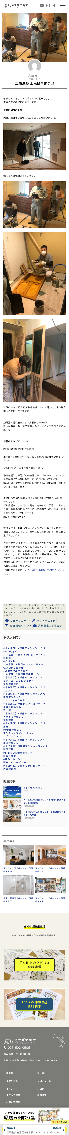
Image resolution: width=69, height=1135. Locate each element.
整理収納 (8, 749)
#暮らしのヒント (13, 759)
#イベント (9, 661)
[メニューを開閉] (62, 5)
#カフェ (8, 690)
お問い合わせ (13, 1101)
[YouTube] (42, 5)
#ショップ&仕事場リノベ (18, 752)
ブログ (40, 1088)
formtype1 (10, 651)
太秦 (6, 726)
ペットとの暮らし (13, 716)
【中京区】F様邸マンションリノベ (23, 664)
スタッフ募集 (13, 1095)
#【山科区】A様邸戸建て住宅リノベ (24, 693)
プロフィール (44, 1080)
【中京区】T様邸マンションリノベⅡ (24, 654)
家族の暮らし (11, 742)
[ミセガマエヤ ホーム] (16, 5)
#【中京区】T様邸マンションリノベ (24, 713)
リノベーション (12, 736)
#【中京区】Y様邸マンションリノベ (24, 739)
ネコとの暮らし (12, 706)
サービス (42, 1072)
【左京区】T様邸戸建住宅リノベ (22, 674)
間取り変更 (9, 755)
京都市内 (8, 720)
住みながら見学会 (13, 667)
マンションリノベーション (18, 733)
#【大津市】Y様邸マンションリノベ (24, 648)
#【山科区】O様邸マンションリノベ (24, 765)
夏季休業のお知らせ (32, 787)
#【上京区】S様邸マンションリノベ (24, 677)
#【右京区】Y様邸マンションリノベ (24, 687)
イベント (11, 1088)
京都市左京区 (11, 683)
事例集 (9, 1072)
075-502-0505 (19, 1047)
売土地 (7, 710)
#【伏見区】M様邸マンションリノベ (24, 703)
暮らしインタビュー (14, 762)
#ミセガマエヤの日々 (15, 670)
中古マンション (12, 697)
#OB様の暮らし (12, 729)
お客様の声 (9, 768)
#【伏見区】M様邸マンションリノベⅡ (25, 746)
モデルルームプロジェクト (18, 680)
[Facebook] (54, 5)
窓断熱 (7, 657)
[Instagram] (48, 5)
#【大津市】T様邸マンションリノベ (24, 723)
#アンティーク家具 (14, 700)
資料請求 (42, 1095)
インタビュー (13, 1080)
